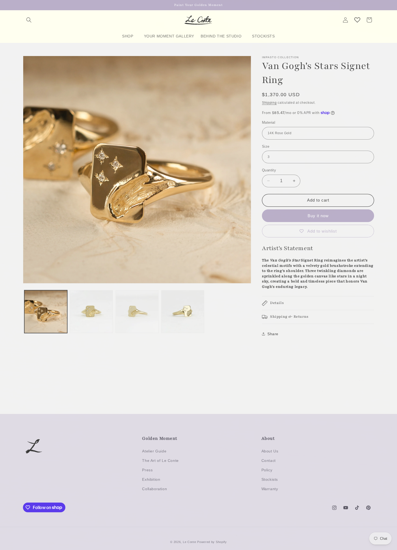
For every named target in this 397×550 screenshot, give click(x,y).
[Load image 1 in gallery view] (45, 311)
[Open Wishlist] (357, 20)
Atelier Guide (154, 451)
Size (266, 146)
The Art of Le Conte (160, 460)
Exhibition (151, 479)
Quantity (269, 170)
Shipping (269, 103)
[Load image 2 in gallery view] (91, 311)
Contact (268, 460)
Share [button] (272, 334)
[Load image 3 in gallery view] (137, 311)
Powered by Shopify (212, 542)
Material (268, 122)
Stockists (269, 479)
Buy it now (318, 215)
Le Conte (190, 542)
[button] (29, 20)
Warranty (269, 489)
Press (147, 470)
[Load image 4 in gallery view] (182, 311)
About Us (269, 451)
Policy (266, 470)
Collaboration (154, 489)
